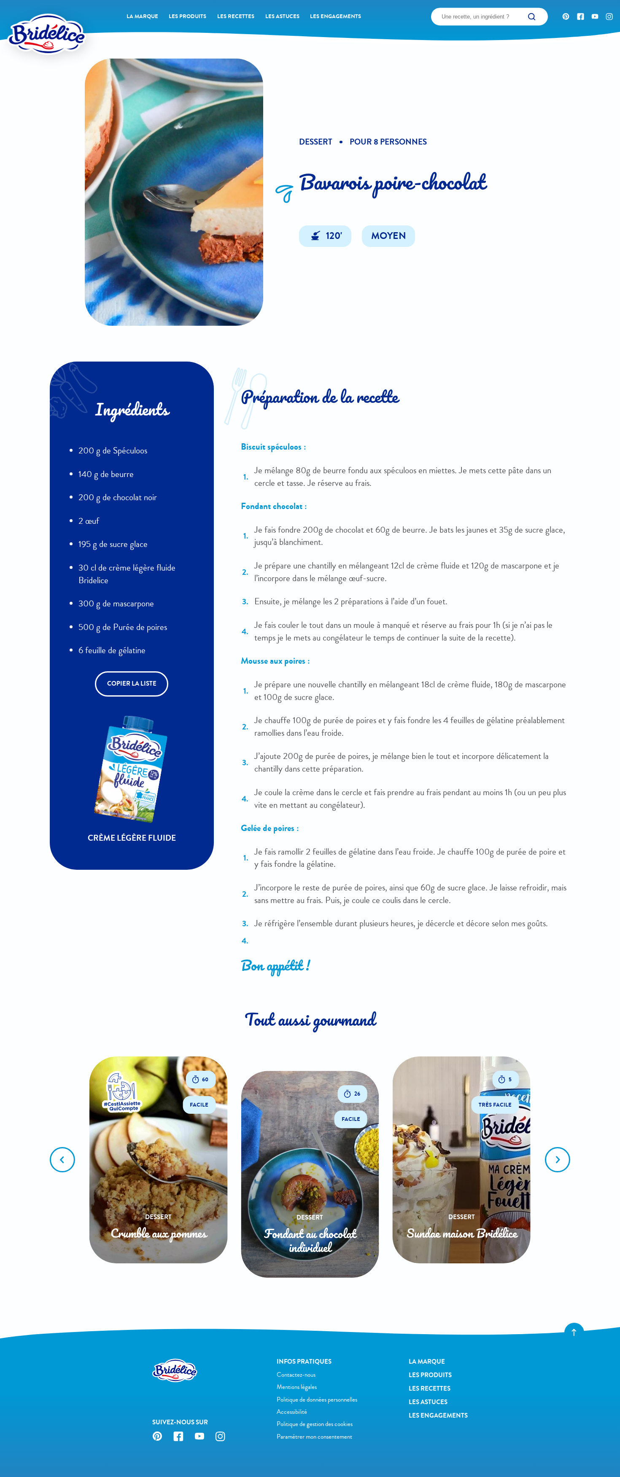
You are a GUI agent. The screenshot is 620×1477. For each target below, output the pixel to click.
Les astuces (282, 16)
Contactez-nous (296, 1374)
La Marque (142, 16)
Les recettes (235, 16)
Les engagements (335, 16)
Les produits (187, 16)
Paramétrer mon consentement (314, 1436)
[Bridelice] (32, 20)
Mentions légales (297, 1387)
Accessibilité (292, 1411)
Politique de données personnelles (317, 1399)
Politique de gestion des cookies (315, 1424)
